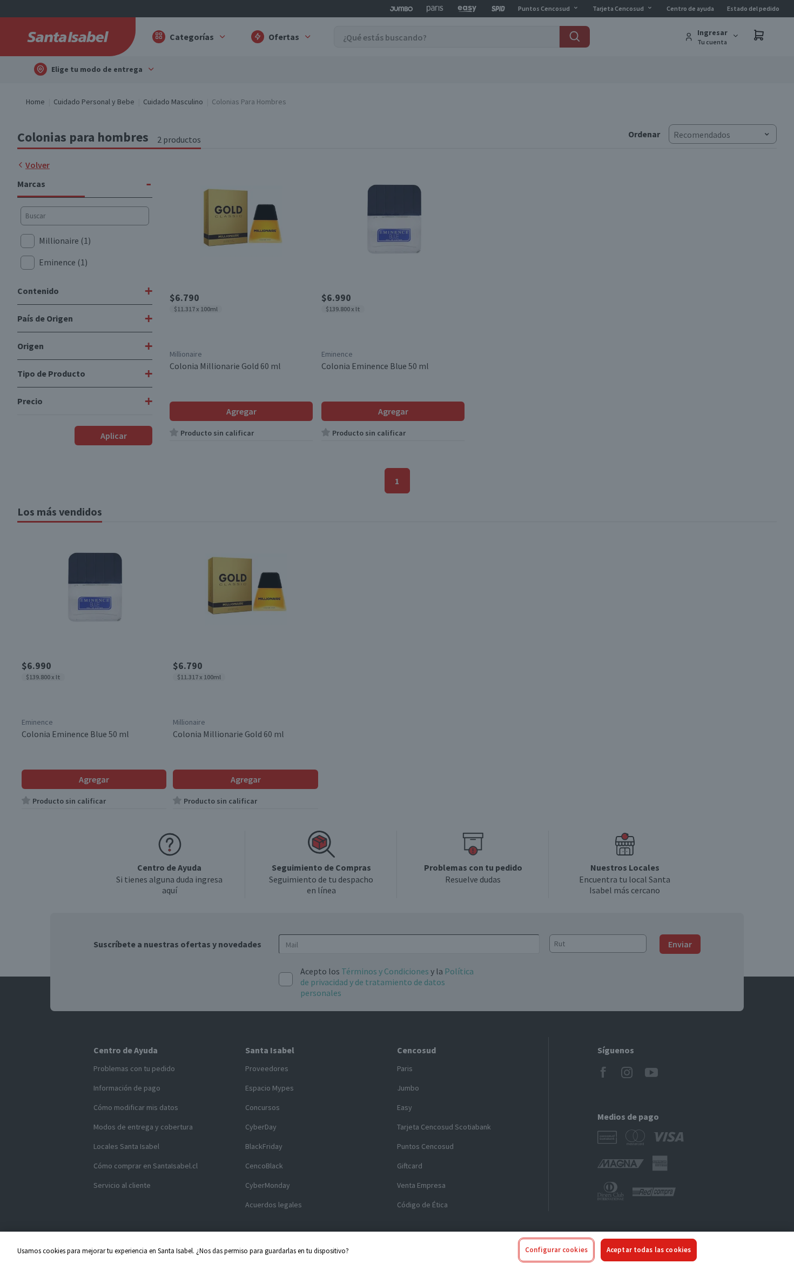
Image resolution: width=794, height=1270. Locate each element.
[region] (397, 1251)
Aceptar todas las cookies (649, 1249)
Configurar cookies (556, 1249)
